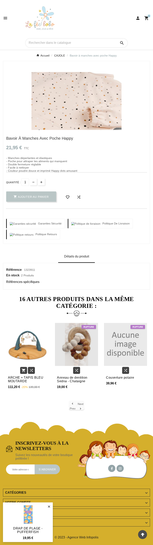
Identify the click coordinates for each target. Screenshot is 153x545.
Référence (14, 269)
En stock (13, 275)
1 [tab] (74, 129)
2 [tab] (78, 129)
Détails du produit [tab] (76, 256)
